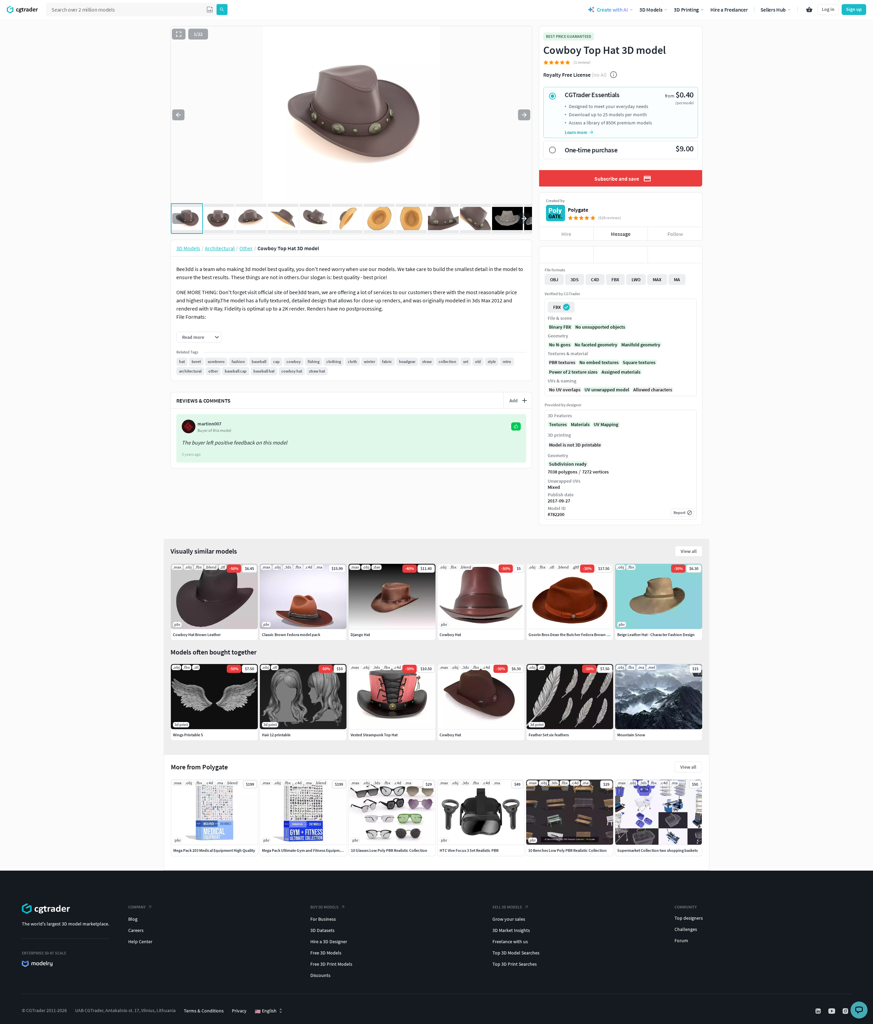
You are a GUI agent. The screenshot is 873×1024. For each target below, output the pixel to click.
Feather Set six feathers (549, 734)
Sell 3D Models (507, 906)
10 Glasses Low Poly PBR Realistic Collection (389, 850)
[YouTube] (832, 1011)
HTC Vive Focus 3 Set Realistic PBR (469, 850)
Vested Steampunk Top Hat (374, 734)
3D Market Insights (511, 930)
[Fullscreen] (179, 34)
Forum (681, 940)
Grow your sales (508, 919)
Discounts (320, 975)
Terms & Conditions (204, 1011)
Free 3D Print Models (331, 964)
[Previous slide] (178, 114)
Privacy (239, 1011)
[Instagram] (846, 1011)
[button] (209, 9)
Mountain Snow (631, 734)
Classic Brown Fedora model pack (291, 634)
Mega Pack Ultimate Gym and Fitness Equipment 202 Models (314, 850)
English (266, 1011)
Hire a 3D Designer (328, 941)
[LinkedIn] (819, 1011)
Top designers (689, 918)
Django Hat (360, 634)
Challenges (686, 929)
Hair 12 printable (276, 734)
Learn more (576, 132)
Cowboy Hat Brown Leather (197, 634)
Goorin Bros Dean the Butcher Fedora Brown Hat (570, 634)
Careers (136, 930)
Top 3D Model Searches (515, 953)
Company (137, 906)
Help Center (140, 941)
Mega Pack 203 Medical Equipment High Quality (214, 850)
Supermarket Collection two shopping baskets (657, 850)
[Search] (222, 9)
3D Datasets (322, 930)
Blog (132, 919)
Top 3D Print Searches (514, 964)
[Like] (566, 254)
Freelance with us (510, 941)
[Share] (675, 254)
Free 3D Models (325, 953)
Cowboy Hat (450, 734)
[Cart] (809, 9)
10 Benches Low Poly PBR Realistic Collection (567, 850)
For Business (323, 919)
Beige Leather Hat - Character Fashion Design (656, 634)
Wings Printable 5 (188, 734)
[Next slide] (524, 114)
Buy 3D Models (324, 906)
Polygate (578, 209)
